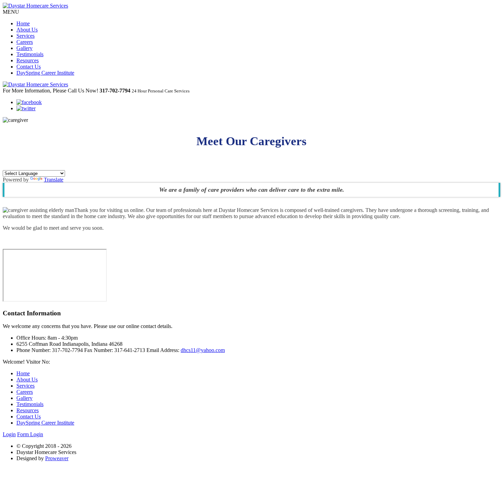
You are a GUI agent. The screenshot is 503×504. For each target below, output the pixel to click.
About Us (27, 30)
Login (9, 434)
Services (25, 36)
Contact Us (28, 67)
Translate (53, 179)
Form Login (30, 434)
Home (23, 23)
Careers (24, 42)
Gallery (24, 48)
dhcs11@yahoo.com (203, 350)
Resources (27, 60)
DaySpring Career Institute (45, 73)
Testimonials (29, 54)
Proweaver (56, 458)
